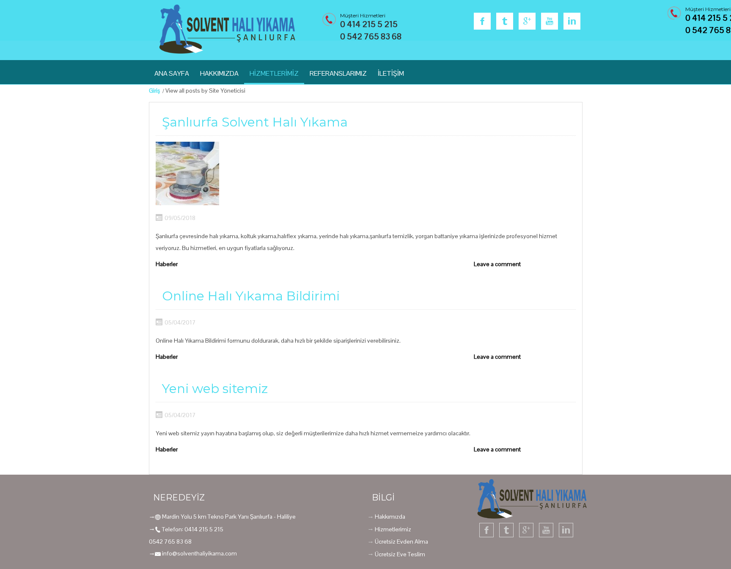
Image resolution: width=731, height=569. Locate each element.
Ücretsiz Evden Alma (401, 541)
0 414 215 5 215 (369, 24)
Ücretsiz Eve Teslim (400, 554)
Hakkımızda (390, 516)
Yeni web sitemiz (215, 388)
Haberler (167, 264)
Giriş (154, 90)
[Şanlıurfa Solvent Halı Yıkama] (187, 173)
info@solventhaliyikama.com (199, 553)
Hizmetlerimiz (393, 529)
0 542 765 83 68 (370, 36)
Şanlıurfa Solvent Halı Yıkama (255, 122)
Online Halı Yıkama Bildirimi (251, 296)
